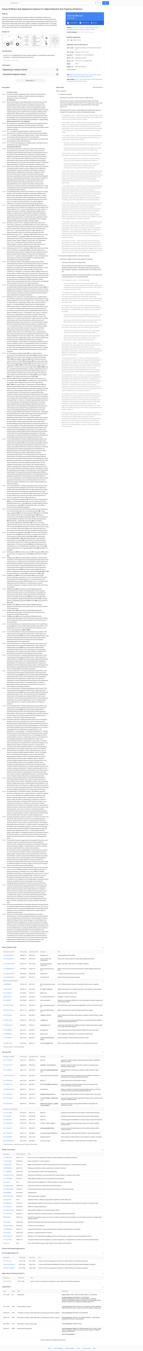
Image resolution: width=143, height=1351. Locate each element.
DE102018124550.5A (9, 1264)
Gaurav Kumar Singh (83, 29)
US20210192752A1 (8, 1075)
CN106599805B (7, 1030)
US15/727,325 (7, 1261)
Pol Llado (92, 29)
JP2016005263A (7, 1203)
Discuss (84, 81)
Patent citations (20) (75, 74)
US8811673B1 (7, 996)
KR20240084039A (8, 1140)
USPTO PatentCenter (85, 79)
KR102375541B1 (7, 1236)
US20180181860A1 (8, 973)
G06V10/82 (8, 55)
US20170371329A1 (8, 963)
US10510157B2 (7, 1164)
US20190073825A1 (8, 1189)
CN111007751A (7, 1213)
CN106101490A (7, 1020)
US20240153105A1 (8, 1175)
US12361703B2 (7, 1239)
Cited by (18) (85, 74)
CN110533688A (7, 1123)
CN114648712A (7, 1084)
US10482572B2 (7, 1157)
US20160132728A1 (8, 1005)
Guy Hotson (75, 27)
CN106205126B (7, 1025)
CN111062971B (7, 1128)
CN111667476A (7, 1065)
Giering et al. (6, 1182)
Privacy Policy (86, 1348)
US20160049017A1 (8, 959)
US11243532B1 (7, 1116)
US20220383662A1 (8, 1089)
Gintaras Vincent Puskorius (86, 27)
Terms (78, 1348)
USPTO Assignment (96, 79)
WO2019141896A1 (8, 1225)
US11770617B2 (7, 1206)
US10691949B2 (7, 1161)
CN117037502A (7, 1098)
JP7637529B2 (7, 1232)
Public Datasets (69, 1348)
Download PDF (73, 22)
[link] (30, 56)
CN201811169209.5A (9, 1268)
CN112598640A (7, 1070)
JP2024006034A (7, 1229)
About (49, 1348)
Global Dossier (77, 81)
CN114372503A (7, 1080)
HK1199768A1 (7, 993)
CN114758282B (7, 1137)
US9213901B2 (7, 1000)
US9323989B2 (7, 1192)
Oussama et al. (7, 1199)
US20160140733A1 (8, 1010)
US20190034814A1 (8, 977)
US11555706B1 (7, 1119)
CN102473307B (7, 989)
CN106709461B (7, 1037)
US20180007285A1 (8, 1185)
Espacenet (70, 81)
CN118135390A (7, 1103)
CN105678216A (7, 1015)
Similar (95, 22)
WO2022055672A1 (8, 1196)
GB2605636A (7, 1217)
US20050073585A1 (8, 955)
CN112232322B (7, 1133)
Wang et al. (6, 1243)
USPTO (77, 79)
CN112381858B (7, 1178)
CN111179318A (7, 1060)
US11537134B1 (7, 1112)
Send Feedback (58, 1348)
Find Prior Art (85, 22)
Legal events (92, 74)
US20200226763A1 (8, 1210)
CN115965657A (7, 1094)
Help (94, 1348)
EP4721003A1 (7, 1222)
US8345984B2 (7, 984)
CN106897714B (7, 1043)
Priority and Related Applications (83, 76)
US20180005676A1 (8, 968)
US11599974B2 (7, 1171)
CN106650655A (7, 1034)
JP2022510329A (7, 1168)
